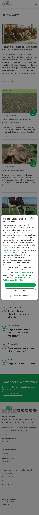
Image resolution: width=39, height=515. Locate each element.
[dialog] (19, 257)
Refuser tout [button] (20, 290)
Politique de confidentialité (13, 280)
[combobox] (31, 218)
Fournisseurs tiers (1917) (12, 250)
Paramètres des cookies (22, 277)
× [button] (34, 218)
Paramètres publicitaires (22, 272)
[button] (19, 295)
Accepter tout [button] (20, 285)
